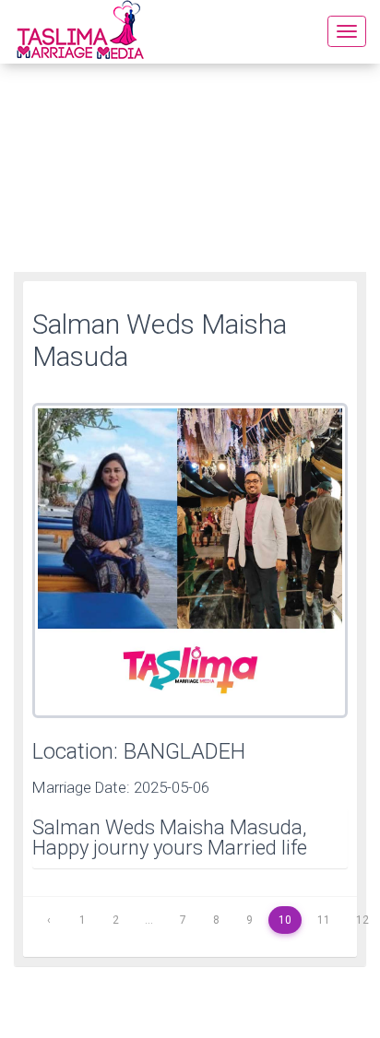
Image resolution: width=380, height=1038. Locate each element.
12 (362, 920)
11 (323, 920)
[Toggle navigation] (346, 31)
